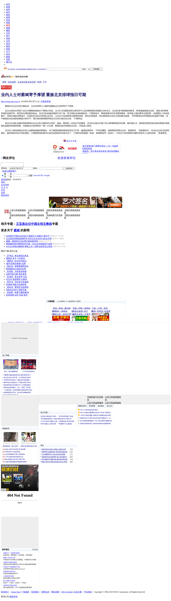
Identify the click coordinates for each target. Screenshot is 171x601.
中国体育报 (46, 101)
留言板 (4, 179)
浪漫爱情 (17, 279)
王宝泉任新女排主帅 (27, 82)
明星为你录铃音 (20, 284)
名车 (25, 277)
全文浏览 (5, 185)
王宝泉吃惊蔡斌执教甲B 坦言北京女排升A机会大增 (28, 239)
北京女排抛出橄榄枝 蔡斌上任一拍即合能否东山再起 (29, 246)
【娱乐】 (10, 266)
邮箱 (8, 57)
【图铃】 (10, 261)
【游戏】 (10, 292)
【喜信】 (10, 287)
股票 (8, 17)
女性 (8, 41)
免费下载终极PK (22, 292)
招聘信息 (45, 592)
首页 (8, 4)
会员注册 (78, 592)
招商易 (78, 301)
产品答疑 (88, 592)
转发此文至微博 (70, 141)
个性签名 (21, 258)
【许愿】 (10, 271)
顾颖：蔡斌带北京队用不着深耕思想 (22, 241)
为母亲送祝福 (21, 271)
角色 (26, 295)
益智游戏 (10, 295)
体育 (8, 9)
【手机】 (10, 256)
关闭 (3, 193)
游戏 (8, 38)
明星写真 (23, 290)
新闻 (8, 7)
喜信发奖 (23, 274)
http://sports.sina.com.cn (10, 101)
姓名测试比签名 (22, 256)
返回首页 (5, 195)
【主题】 (10, 277)
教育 (8, 46)
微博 (8, 25)
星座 (8, 49)
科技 (8, 20)
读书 (8, 44)
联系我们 (35, 592)
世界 (24, 263)
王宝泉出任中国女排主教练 (34, 223)
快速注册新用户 (9, 171)
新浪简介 (5, 592)
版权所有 (14, 597)
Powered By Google (41, 175)
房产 (8, 36)
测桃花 (9, 258)
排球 (39, 82)
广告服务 (25, 592)
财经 (8, 15)
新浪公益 (14, 251)
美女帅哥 (19, 277)
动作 (17, 295)
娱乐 (8, 12)
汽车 (8, 33)
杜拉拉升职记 (21, 261)
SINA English (66, 592)
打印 (3, 190)
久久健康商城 (70, 301)
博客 (8, 23)
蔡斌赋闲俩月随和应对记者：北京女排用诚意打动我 (29, 244)
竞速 (21, 295)
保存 (3, 182)
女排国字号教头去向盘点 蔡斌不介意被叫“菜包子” (28, 236)
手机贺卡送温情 (22, 282)
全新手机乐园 (12, 274)
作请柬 (9, 284)
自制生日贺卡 (12, 290)
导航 (8, 59)
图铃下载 (5, 251)
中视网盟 (50, 301)
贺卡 (15, 258)
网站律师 (55, 592)
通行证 (9, 62)
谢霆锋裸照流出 (22, 266)
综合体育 (12, 82)
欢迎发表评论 (67, 158)
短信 (8, 54)
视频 (8, 28)
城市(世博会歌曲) (13, 263)
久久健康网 (61, 301)
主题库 (24, 279)
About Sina (15, 592)
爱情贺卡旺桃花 (22, 287)
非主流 (9, 279)
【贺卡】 (10, 282)
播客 (8, 30)
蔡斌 (17, 230)
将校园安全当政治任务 (16, 269)
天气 (8, 51)
